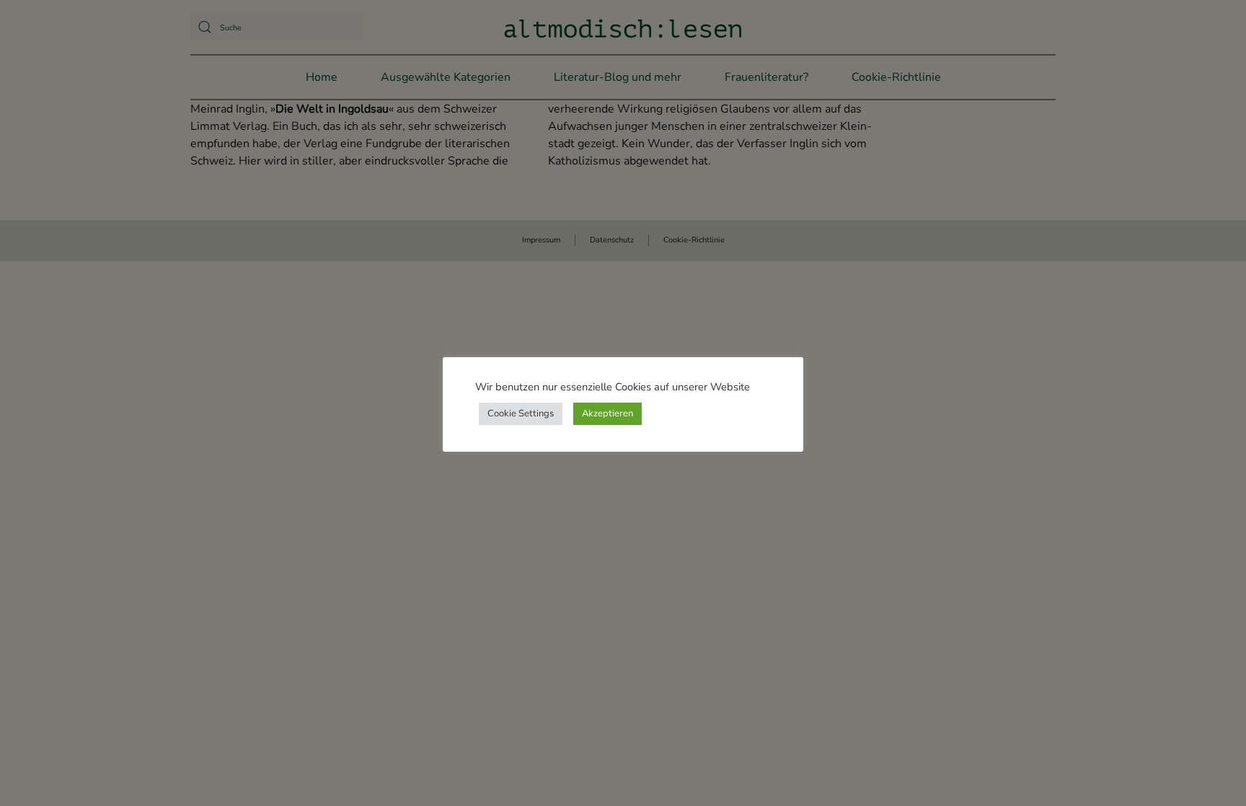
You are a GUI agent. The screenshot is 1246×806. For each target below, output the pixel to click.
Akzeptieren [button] (607, 413)
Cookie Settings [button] (520, 413)
